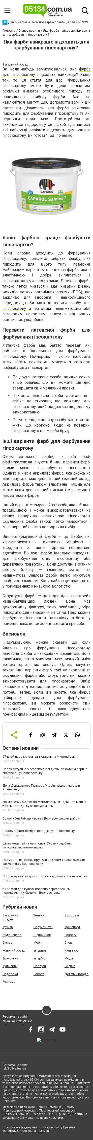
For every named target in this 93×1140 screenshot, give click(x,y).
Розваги (70, 935)
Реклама (8, 981)
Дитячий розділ (76, 974)
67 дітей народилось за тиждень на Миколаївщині (40, 756)
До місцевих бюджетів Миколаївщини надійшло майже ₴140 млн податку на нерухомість (44, 804)
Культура (71, 950)
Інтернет (39, 950)
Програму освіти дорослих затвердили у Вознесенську (44, 876)
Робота (38, 974)
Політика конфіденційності (21, 1127)
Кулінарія (9, 966)
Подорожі (10, 974)
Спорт (69, 942)
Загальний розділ (10, 917)
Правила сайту (51, 1127)
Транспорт (72, 927)
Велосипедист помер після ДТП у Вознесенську (38, 831)
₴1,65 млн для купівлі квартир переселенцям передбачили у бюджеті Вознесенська (36, 891)
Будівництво (12, 935)
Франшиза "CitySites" (17, 1021)
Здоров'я (71, 915)
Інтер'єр (39, 958)
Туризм (7, 927)
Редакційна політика (34, 1131)
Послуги (39, 966)
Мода (68, 958)
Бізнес (7, 942)
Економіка (10, 958)
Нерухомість (43, 927)
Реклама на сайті (14, 1016)
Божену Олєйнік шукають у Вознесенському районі (41, 818)
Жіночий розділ (14, 950)
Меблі (37, 942)
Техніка (38, 915)
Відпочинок (42, 935)
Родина (69, 966)
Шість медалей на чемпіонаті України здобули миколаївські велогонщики (37, 845)
